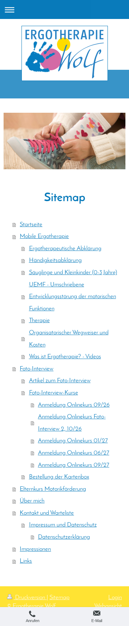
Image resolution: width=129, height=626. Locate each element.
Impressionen (35, 549)
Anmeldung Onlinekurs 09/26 (74, 405)
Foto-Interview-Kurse (53, 393)
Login (115, 598)
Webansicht (108, 606)
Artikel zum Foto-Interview (60, 381)
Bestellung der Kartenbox (59, 477)
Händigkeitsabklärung (55, 260)
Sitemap (59, 598)
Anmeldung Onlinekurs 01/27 (73, 441)
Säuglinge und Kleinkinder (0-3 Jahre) (73, 273)
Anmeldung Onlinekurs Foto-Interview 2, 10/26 (72, 423)
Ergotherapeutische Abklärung (65, 249)
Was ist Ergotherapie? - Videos (65, 357)
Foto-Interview (36, 369)
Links (26, 561)
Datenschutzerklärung (64, 537)
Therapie (39, 320)
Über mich (32, 501)
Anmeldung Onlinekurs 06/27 (73, 453)
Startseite (31, 225)
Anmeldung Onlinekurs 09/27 (73, 465)
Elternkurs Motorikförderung (53, 489)
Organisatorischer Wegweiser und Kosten (69, 339)
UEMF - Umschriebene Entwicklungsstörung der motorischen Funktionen (72, 297)
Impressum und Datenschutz (63, 525)
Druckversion (30, 598)
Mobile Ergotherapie (44, 236)
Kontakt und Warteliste (47, 513)
